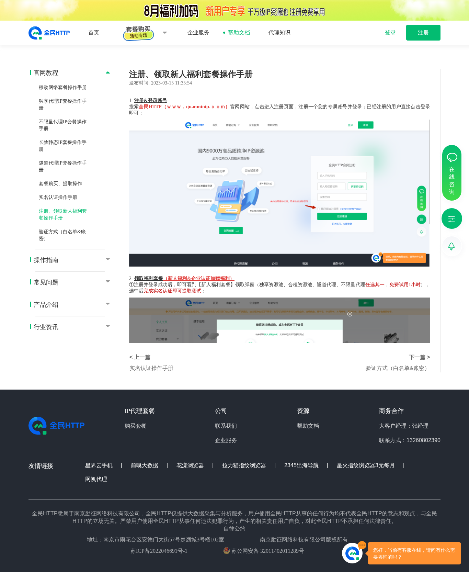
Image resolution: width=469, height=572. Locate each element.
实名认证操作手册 (58, 197)
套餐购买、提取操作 (60, 183)
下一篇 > (419, 357)
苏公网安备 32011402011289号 (267, 551)
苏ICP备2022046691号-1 (158, 551)
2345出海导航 (302, 465)
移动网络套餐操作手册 (63, 87)
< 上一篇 (139, 357)
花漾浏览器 (190, 465)
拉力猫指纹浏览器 (244, 465)
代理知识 (279, 32)
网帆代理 (96, 479)
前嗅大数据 (145, 465)
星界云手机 (99, 465)
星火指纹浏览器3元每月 (366, 465)
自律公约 (234, 528)
